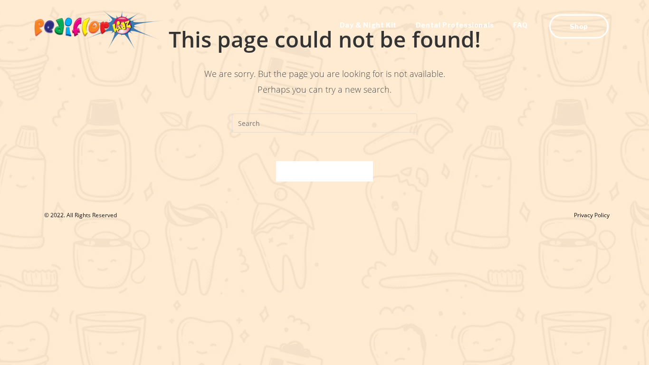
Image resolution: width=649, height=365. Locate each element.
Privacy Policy (592, 215)
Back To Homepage (324, 171)
